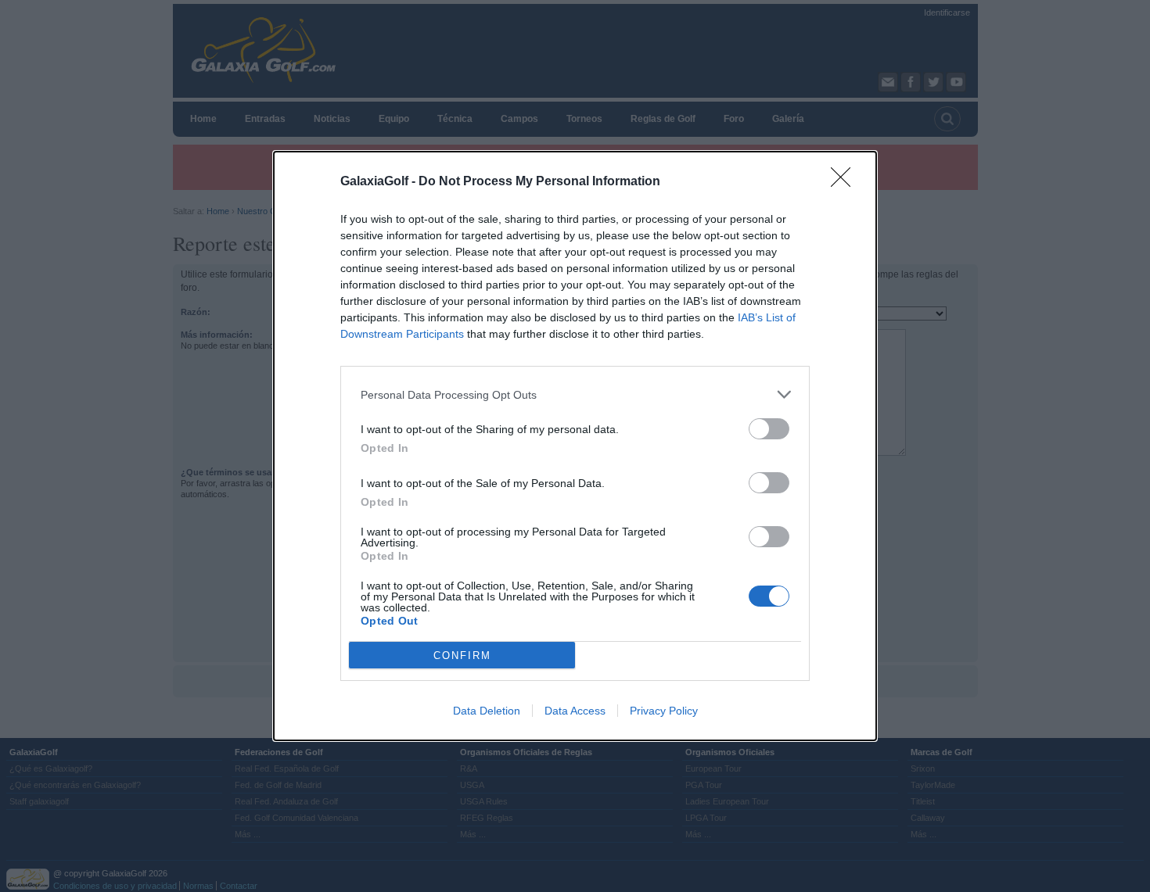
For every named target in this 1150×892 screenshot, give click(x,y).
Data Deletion (486, 710)
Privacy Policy (664, 710)
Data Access (575, 710)
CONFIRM (462, 655)
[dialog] (575, 446)
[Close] (846, 182)
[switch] (769, 428)
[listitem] (575, 394)
